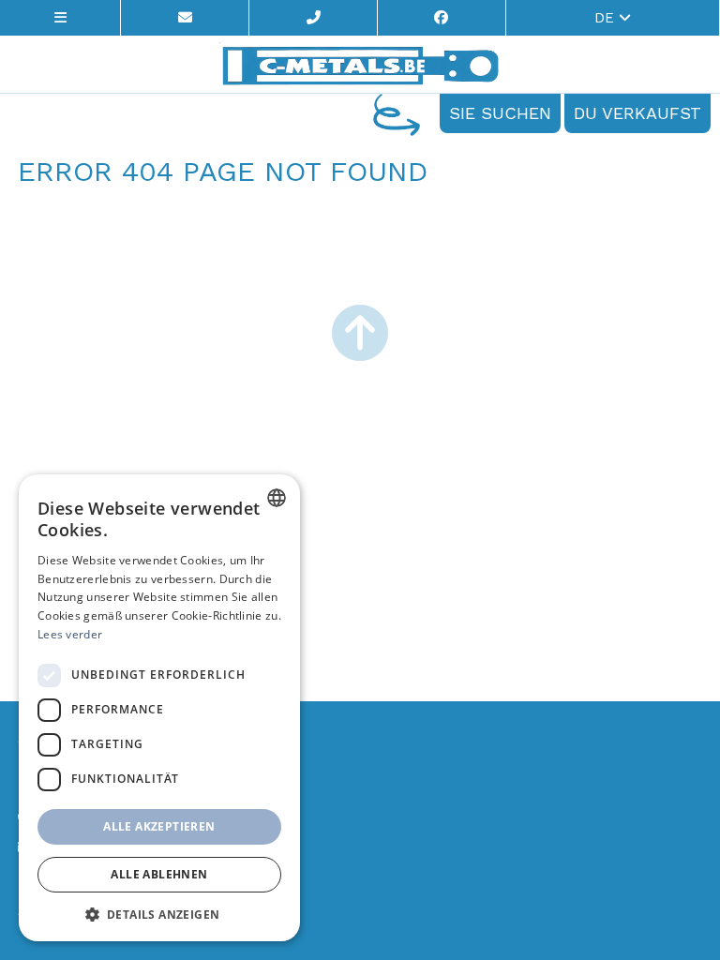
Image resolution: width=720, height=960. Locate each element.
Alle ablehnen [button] (159, 874)
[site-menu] (60, 18)
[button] (159, 913)
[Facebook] (442, 18)
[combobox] (276, 497)
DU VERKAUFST (637, 113)
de (606, 17)
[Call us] (313, 18)
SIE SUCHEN (500, 113)
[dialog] (159, 707)
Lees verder (70, 634)
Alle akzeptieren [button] (159, 826)
